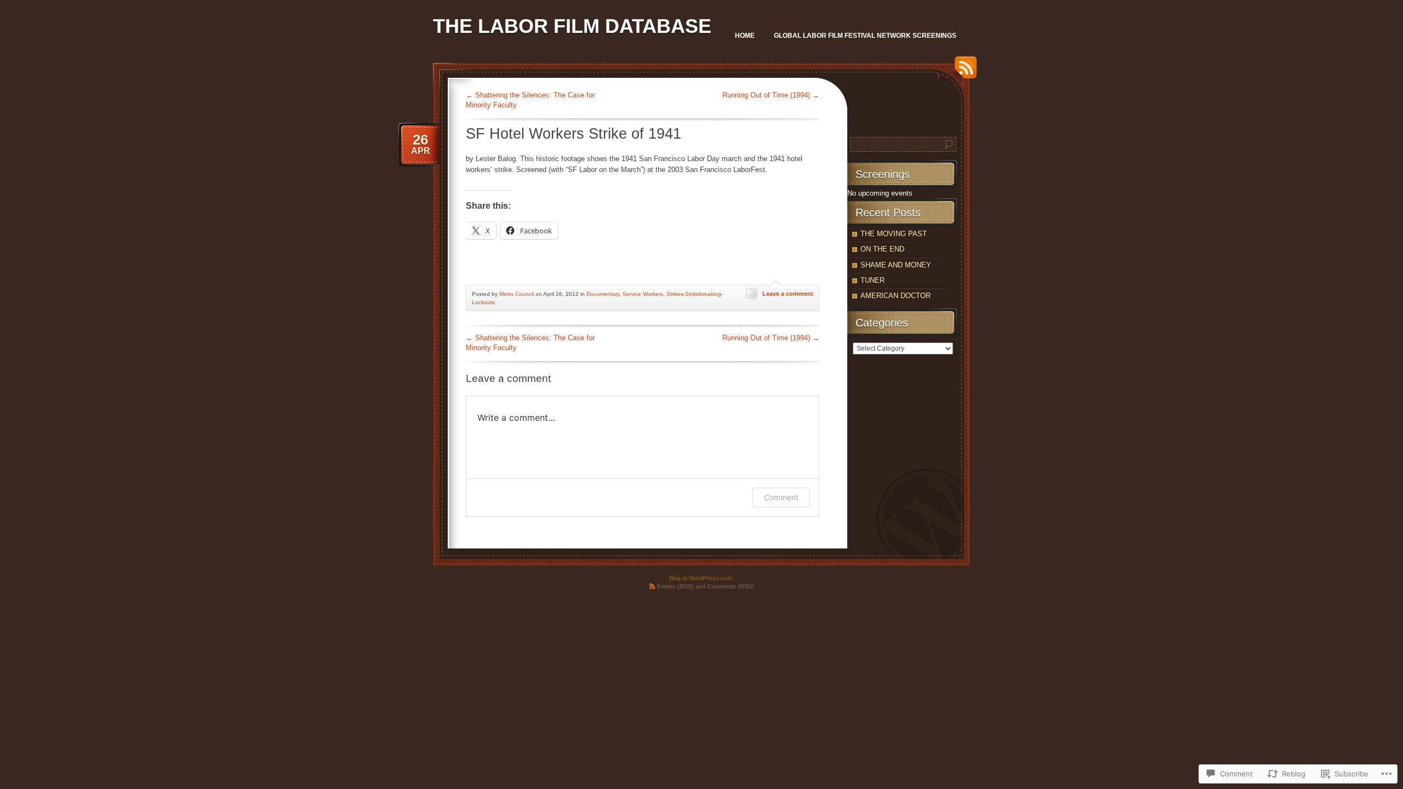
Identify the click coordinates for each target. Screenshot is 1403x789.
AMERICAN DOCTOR (895, 295)
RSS (963, 71)
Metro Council (516, 294)
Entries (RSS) (675, 586)
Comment (781, 497)
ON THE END (882, 249)
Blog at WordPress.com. (701, 578)
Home (745, 35)
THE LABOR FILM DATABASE (572, 26)
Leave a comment (787, 293)
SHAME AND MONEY (895, 265)
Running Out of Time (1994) (770, 95)
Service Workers (643, 294)
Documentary (602, 294)
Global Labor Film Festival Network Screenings (865, 35)
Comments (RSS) (730, 586)
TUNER (872, 280)
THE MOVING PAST (893, 234)
